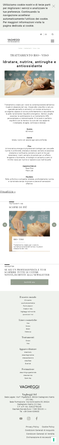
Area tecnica (28, 375)
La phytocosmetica (28, 303)
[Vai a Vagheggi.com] (13, 40)
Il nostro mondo (28, 297)
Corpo (28, 340)
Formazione (28, 369)
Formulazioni (28, 306)
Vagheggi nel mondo (28, 311)
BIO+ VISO (19, 239)
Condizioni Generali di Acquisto (39, 430)
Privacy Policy (32, 427)
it (41, 34)
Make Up (28, 332)
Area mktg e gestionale (28, 372)
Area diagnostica (28, 355)
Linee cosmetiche (28, 320)
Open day (28, 378)
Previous (5, 224)
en (46, 34)
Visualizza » (8, 191)
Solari (28, 329)
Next (54, 224)
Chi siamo (28, 300)
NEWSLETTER (9, 266)
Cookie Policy (48, 427)
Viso (28, 343)
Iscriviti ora (29, 282)
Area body (28, 352)
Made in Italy (28, 309)
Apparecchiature (28, 349)
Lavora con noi (28, 314)
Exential (28, 363)
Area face (28, 361)
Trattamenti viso (16, 203)
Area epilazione (28, 358)
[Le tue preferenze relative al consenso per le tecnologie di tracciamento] (54, 440)
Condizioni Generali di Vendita (40, 434)
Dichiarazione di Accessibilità (40, 437)
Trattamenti (28, 337)
